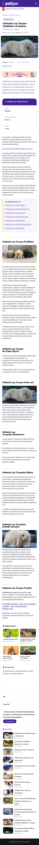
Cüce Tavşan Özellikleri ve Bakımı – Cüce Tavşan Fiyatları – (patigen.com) (19, 606)
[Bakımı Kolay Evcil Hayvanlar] (11, 650)
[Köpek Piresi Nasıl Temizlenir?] (8, 751)
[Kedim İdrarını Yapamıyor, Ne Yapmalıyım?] (8, 759)
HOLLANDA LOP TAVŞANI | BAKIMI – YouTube (17, 149)
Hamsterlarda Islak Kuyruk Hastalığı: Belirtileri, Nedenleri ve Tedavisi (25, 812)
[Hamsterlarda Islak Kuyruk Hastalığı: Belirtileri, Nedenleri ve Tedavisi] (8, 811)
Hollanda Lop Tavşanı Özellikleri (15, 205)
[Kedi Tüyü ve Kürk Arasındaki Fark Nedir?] (8, 776)
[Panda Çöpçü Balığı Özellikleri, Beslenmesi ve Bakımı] (8, 830)
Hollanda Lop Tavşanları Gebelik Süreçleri (18, 224)
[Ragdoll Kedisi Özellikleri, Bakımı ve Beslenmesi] (8, 735)
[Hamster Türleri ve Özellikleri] (28, 650)
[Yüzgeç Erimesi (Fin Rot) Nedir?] (8, 768)
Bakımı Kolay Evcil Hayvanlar (7, 657)
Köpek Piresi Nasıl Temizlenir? (15, 9)
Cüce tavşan (6, 153)
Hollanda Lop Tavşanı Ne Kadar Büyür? (17, 209)
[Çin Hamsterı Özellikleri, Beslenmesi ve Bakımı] (8, 743)
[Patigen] (11, 3)
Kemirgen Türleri (15, 15)
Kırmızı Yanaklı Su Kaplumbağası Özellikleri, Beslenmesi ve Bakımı (25, 801)
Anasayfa (7, 15)
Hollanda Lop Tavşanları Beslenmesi (16, 217)
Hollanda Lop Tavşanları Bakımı (15, 220)
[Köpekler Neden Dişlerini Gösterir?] (8, 784)
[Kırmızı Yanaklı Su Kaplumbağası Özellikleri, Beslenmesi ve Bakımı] (8, 800)
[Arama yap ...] (36, 4)
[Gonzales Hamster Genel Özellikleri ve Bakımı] (28, 633)
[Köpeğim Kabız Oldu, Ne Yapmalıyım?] (8, 792)
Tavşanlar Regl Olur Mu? (10, 639)
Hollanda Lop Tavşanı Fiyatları (14, 228)
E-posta (6, 704)
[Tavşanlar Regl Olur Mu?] (11, 633)
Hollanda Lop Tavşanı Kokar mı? (15, 213)
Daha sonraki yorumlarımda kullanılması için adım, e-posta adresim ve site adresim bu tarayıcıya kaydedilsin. (19, 714)
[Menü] (3, 4)
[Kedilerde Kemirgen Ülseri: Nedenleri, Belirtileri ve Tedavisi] (8, 822)
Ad (4, 697)
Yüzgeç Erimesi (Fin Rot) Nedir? (24, 766)
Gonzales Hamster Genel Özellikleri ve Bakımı (27, 640)
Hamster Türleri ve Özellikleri (25, 657)
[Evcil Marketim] (19, 74)
